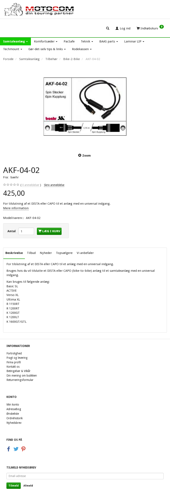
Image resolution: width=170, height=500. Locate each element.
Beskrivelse (14, 253)
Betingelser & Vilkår (18, 371)
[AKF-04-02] (85, 106)
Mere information (16, 208)
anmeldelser (30, 185)
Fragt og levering (17, 357)
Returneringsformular (19, 380)
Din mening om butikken (21, 375)
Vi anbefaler (85, 253)
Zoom (86, 155)
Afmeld (28, 485)
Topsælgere (64, 253)
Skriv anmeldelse (54, 185)
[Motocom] (39, 9)
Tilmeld (13, 485)
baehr (14, 177)
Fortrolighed (14, 353)
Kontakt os (12, 366)
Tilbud (31, 253)
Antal (11, 231)
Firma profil (13, 362)
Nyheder (46, 253)
